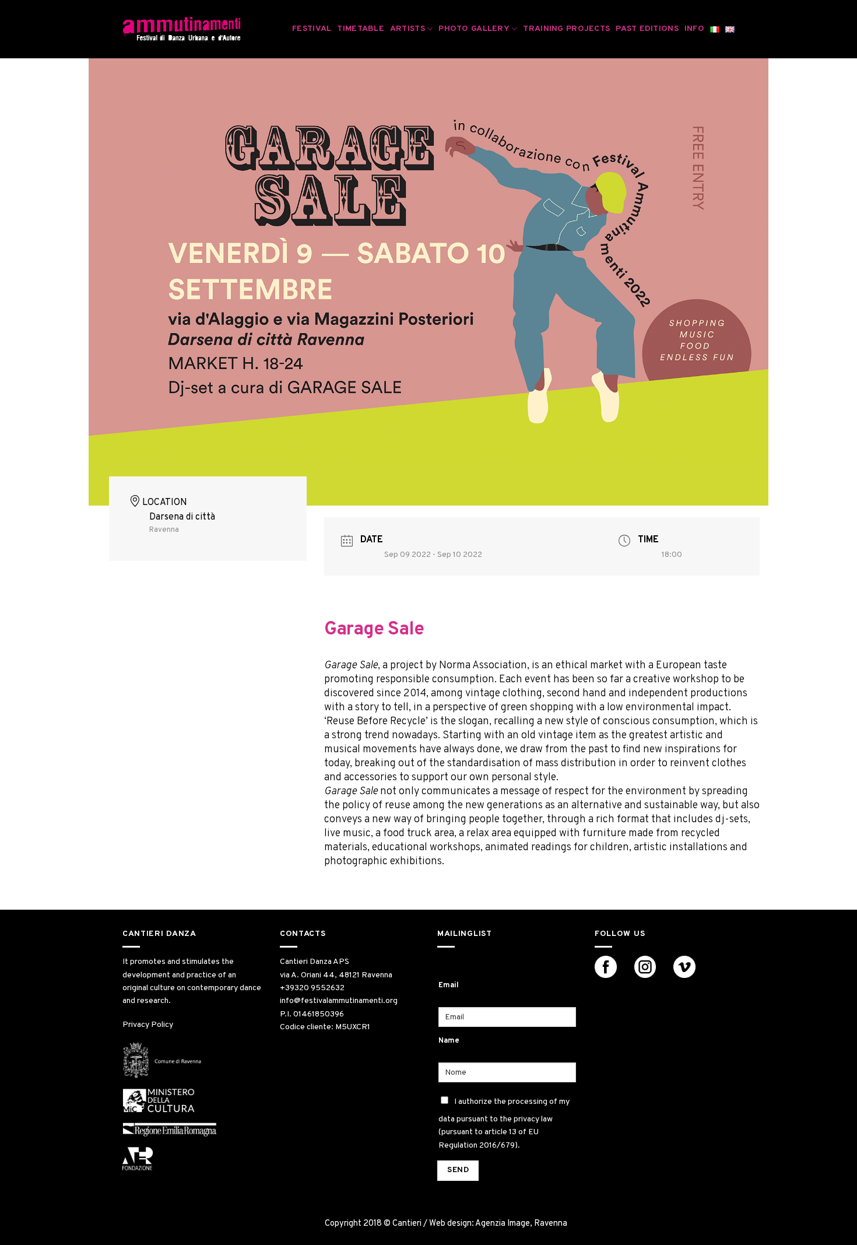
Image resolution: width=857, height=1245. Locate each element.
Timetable (360, 29)
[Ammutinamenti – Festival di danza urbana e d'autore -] (181, 29)
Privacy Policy (147, 1025)
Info (694, 29)
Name (448, 1041)
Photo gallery (474, 29)
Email (448, 985)
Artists (407, 29)
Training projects (566, 29)
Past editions (647, 29)
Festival (311, 29)
